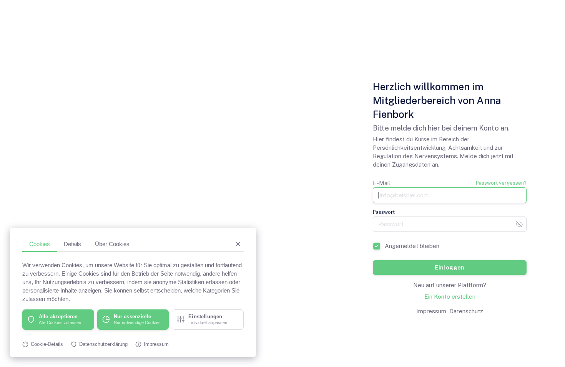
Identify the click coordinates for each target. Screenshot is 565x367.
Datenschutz (466, 311)
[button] (58, 319)
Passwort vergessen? (501, 183)
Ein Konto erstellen (449, 296)
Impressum (431, 311)
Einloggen (450, 267)
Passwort (384, 212)
